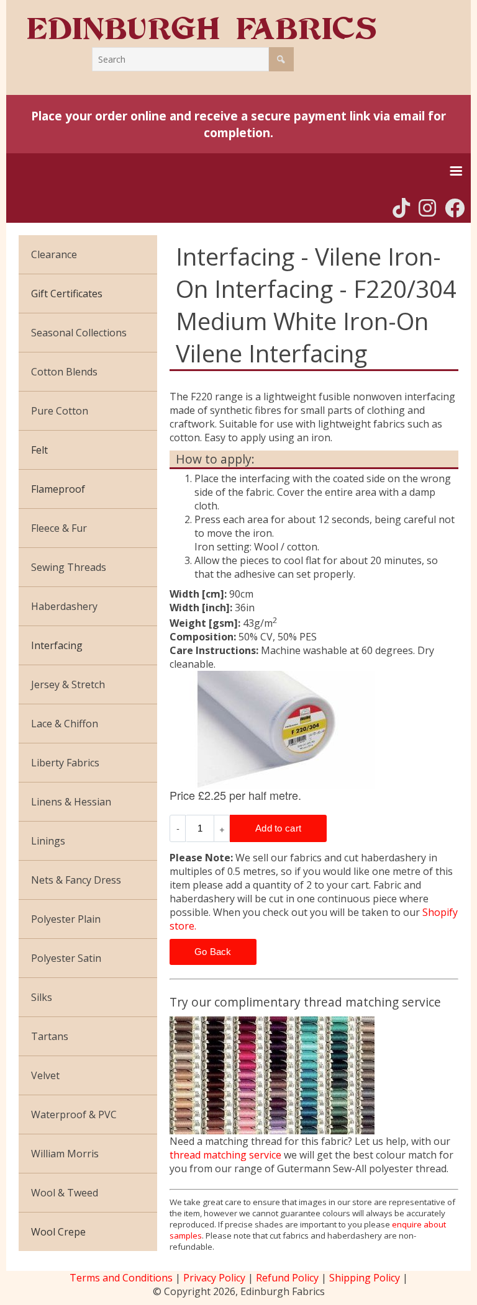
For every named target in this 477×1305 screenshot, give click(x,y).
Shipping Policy (364, 1278)
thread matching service (225, 1155)
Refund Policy (287, 1278)
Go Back (213, 951)
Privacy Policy (214, 1278)
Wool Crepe (58, 1232)
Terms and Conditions (121, 1278)
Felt (39, 450)
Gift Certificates (66, 293)
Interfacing (57, 645)
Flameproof (58, 489)
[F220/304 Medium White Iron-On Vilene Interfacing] (314, 730)
